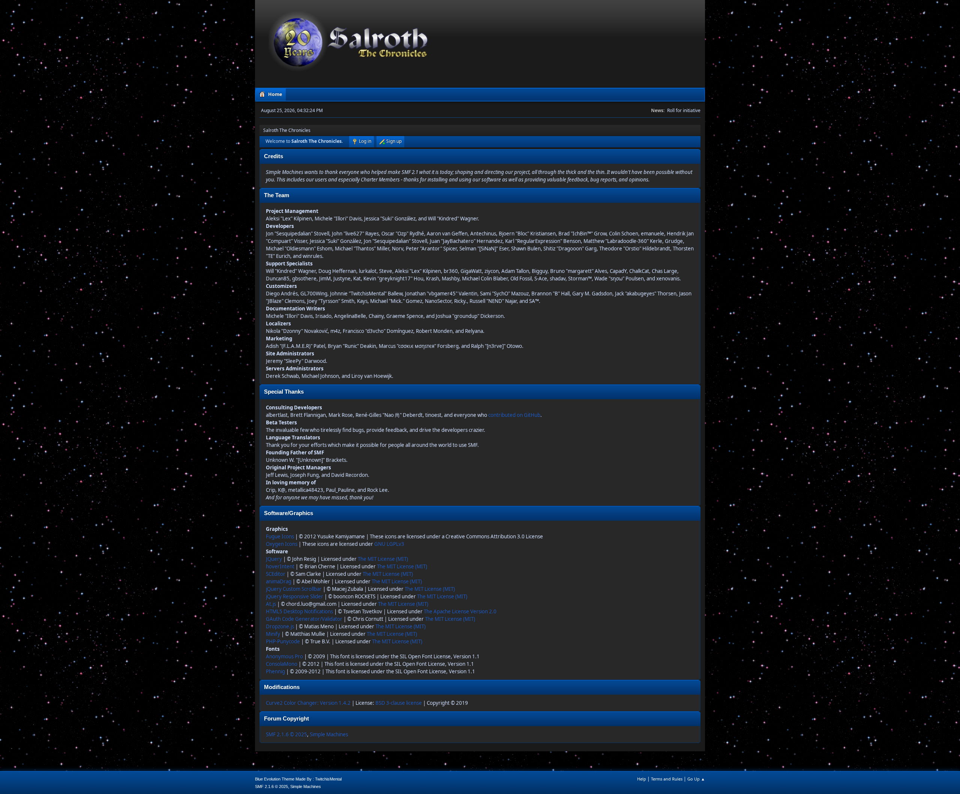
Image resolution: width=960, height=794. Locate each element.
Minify (273, 634)
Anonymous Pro (284, 656)
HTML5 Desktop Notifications (299, 611)
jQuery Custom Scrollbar (294, 589)
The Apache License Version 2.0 (460, 611)
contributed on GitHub (514, 415)
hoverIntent (280, 566)
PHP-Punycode (283, 641)
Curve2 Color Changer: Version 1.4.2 (308, 703)
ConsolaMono (281, 664)
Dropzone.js (280, 626)
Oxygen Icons (281, 544)
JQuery (274, 559)
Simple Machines (329, 734)
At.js (271, 604)
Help (641, 779)
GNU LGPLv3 (389, 544)
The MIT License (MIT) (383, 559)
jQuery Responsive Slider (294, 596)
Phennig (275, 671)
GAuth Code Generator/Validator (304, 619)
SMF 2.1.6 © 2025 (286, 734)
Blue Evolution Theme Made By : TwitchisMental (298, 779)
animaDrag (278, 581)
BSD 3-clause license (398, 703)
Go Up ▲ (696, 779)
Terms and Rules (666, 779)
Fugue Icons (280, 536)
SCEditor (275, 574)
